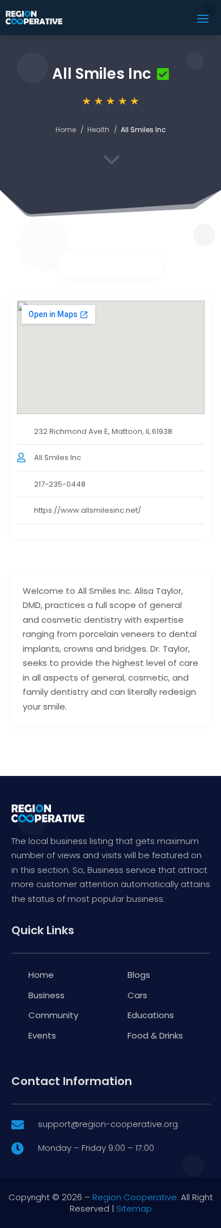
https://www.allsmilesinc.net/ (87, 510)
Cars (137, 995)
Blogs (139, 975)
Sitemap (134, 1208)
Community (53, 1015)
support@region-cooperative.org (108, 1124)
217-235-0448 (60, 484)
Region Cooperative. (135, 1197)
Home (66, 129)
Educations (151, 1015)
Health (98, 129)
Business (46, 995)
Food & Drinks (155, 1035)
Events (42, 1035)
